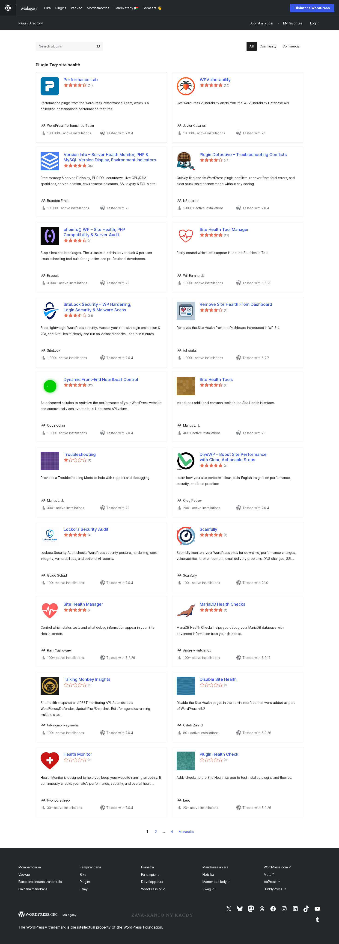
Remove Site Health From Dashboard (236, 304)
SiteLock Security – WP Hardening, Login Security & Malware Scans (97, 307)
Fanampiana (150, 874)
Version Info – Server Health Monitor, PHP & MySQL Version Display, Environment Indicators (110, 157)
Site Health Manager (83, 604)
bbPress (272, 882)
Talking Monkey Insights (87, 679)
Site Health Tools (216, 379)
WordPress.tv (153, 889)
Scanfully (208, 529)
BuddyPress (275, 889)
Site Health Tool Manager (224, 229)
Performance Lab (81, 79)
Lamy (84, 889)
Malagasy (69, 915)
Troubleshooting (80, 454)
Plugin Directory (30, 23)
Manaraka (186, 832)
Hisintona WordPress (312, 8)
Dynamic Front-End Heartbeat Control (101, 379)
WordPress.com (278, 867)
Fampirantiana (90, 867)
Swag (208, 889)
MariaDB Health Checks (222, 604)
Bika (83, 874)
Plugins (85, 882)
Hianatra (147, 867)
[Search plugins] (98, 46)
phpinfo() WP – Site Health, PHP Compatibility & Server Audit (94, 232)
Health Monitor (78, 754)
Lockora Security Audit (86, 529)
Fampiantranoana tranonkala (40, 882)
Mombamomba (29, 867)
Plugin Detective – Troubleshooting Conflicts (243, 154)
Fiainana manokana (33, 889)
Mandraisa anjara (215, 867)
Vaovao (24, 874)
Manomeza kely (216, 882)
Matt (269, 874)
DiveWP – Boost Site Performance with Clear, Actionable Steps (233, 457)
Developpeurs (152, 882)
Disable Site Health (218, 679)
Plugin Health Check (219, 754)
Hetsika (208, 874)
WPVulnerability (215, 79)
